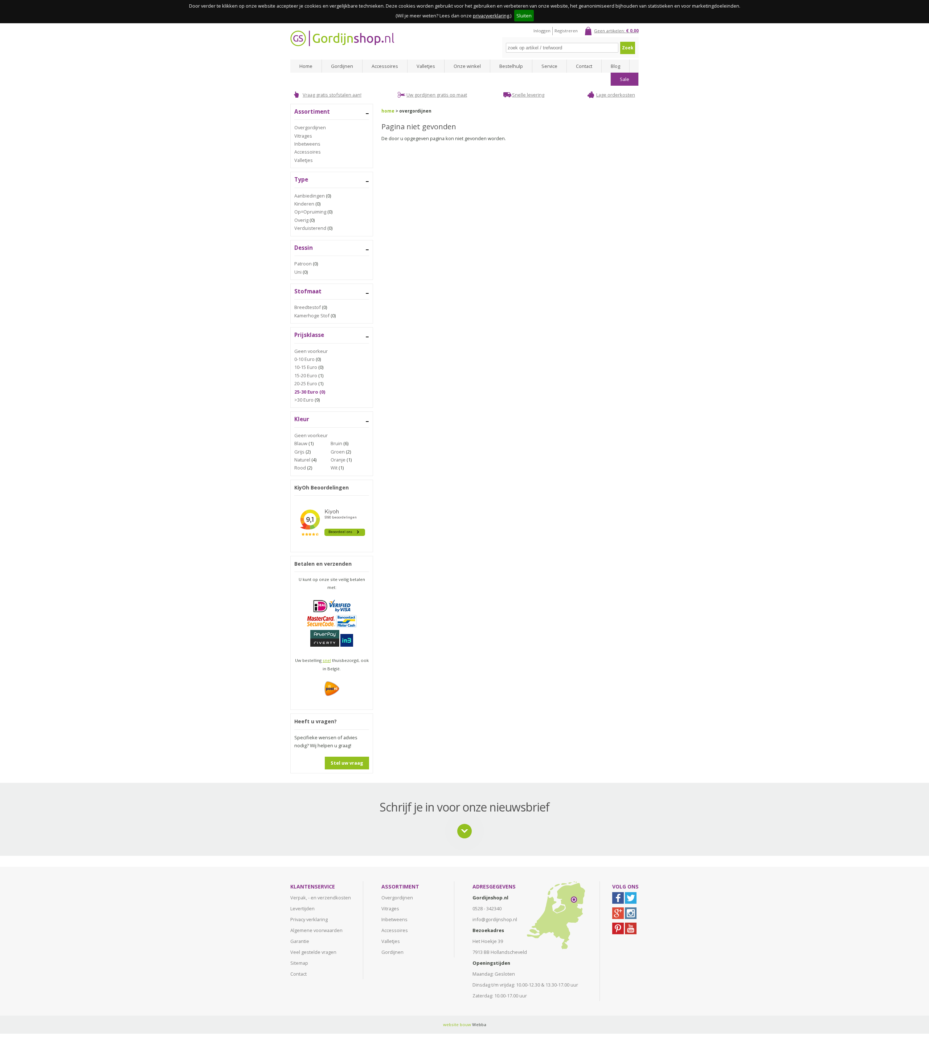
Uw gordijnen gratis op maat (436, 95)
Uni (298, 272)
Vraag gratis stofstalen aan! (332, 95)
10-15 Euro (305, 367)
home (387, 111)
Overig (301, 220)
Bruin (336, 443)
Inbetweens (307, 144)
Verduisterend (310, 228)
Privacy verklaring (309, 919)
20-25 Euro (305, 383)
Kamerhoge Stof (312, 315)
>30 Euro (304, 400)
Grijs (299, 451)
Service (549, 66)
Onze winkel (467, 66)
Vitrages (303, 136)
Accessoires (385, 66)
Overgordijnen (310, 127)
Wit (334, 467)
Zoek (627, 47)
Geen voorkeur (311, 351)
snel (327, 660)
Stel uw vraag (347, 763)
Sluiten (524, 15)
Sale (624, 79)
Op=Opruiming (310, 211)
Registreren (566, 30)
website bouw (457, 1024)
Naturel (302, 459)
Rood (300, 467)
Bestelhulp (511, 66)
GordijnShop (342, 38)
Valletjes (426, 66)
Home (305, 66)
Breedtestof (307, 307)
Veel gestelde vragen (313, 952)
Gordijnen (342, 66)
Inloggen (542, 30)
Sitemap (299, 963)
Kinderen (304, 203)
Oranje (338, 459)
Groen (338, 451)
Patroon (303, 263)
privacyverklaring (491, 15)
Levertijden (302, 908)
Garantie (299, 941)
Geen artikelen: (616, 30)
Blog (615, 66)
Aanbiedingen (309, 195)
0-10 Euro (304, 359)
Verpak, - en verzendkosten (320, 897)
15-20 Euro (305, 375)
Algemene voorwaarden (316, 930)
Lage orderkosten (615, 95)
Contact (584, 66)
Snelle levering (528, 95)
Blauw (300, 443)
